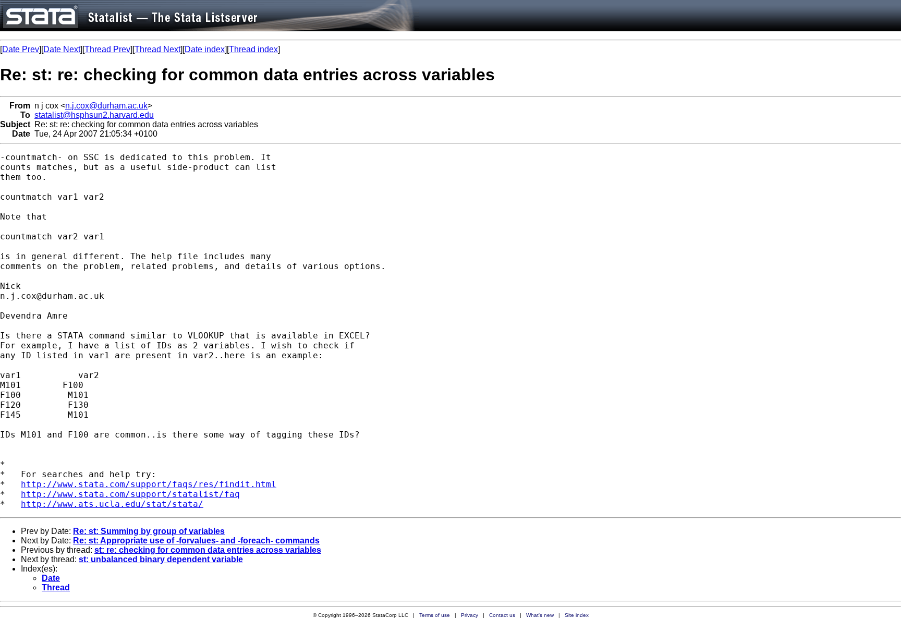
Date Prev (20, 49)
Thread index (253, 49)
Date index (205, 49)
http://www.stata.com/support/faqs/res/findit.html (148, 484)
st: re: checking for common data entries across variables (207, 549)
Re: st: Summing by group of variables (149, 531)
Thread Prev (107, 49)
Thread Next (157, 49)
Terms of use (434, 615)
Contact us (502, 615)
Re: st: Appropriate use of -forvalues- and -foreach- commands (196, 540)
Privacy (469, 615)
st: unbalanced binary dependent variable (161, 559)
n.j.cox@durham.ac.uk (106, 105)
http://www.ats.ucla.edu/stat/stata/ (112, 504)
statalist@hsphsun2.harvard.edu (94, 115)
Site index (577, 615)
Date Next (61, 49)
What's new (540, 615)
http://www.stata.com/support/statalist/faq (130, 494)
